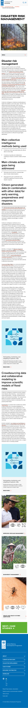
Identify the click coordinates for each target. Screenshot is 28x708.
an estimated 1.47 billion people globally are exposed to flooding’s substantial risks (13, 83)
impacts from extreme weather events (12, 72)
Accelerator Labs (9, 6)
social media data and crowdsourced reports (11, 255)
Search (23, 2)
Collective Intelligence (10, 663)
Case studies (7, 666)
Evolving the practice (9, 670)
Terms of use (6, 693)
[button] (14, 627)
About (5, 656)
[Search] (6, 682)
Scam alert (5, 696)
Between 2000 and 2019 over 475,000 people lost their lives (13, 78)
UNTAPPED (17, 6)
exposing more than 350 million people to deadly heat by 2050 (13, 91)
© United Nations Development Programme (12, 701)
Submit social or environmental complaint (12, 691)
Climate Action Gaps (9, 659)
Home (2, 6)
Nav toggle (25, 3)
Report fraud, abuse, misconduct (10, 689)
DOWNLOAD (6, 674)
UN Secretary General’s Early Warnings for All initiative (13, 208)
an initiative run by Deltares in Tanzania (13, 423)
